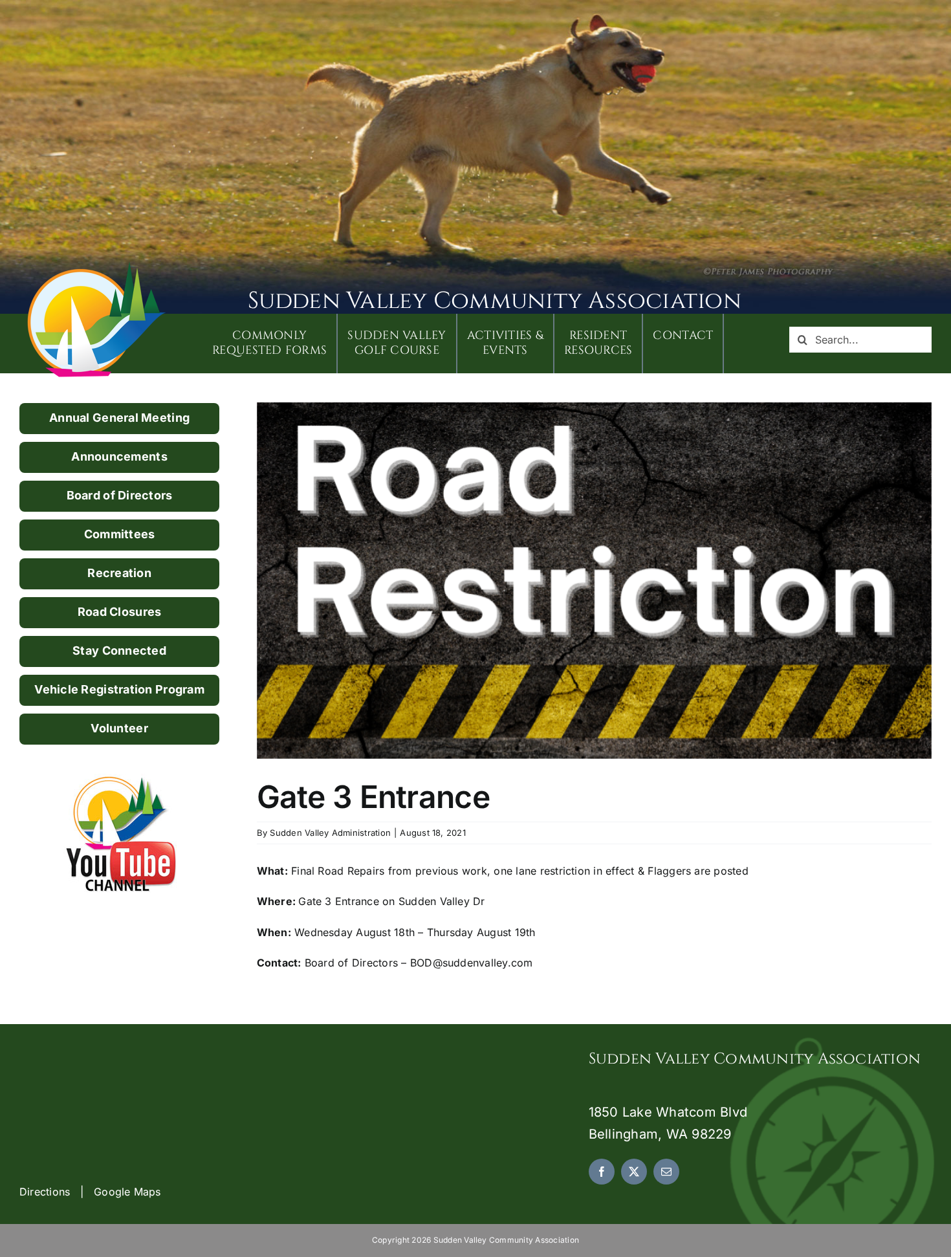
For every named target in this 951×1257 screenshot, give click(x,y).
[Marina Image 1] (97, 266)
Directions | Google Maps (90, 1191)
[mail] (666, 1172)
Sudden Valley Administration (330, 832)
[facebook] (602, 1172)
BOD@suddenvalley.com (471, 962)
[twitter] (634, 1172)
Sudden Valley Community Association (494, 300)
